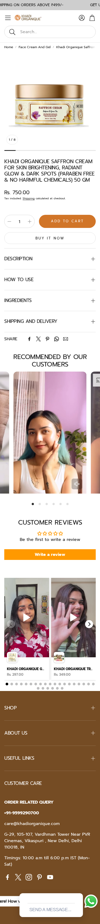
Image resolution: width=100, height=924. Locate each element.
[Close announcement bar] (95, 4)
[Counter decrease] (9, 221)
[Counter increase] (29, 221)
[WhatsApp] (56, 339)
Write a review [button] (50, 554)
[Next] (89, 624)
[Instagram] (29, 877)
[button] (50, 32)
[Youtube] (50, 877)
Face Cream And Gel (35, 47)
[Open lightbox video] (26, 629)
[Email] (65, 339)
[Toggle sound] (76, 484)
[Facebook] (29, 339)
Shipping (29, 198)
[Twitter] (38, 339)
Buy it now (50, 238)
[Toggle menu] (7, 17)
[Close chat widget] (78, 887)
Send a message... (50, 909)
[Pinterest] (47, 339)
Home (8, 47)
